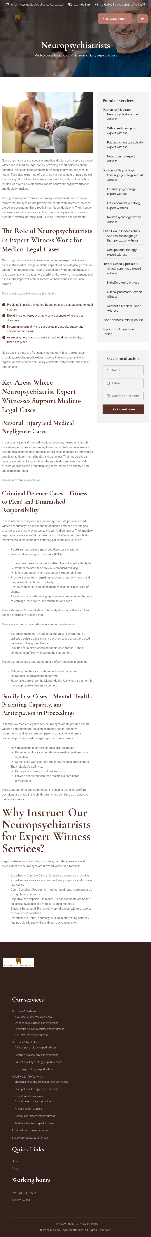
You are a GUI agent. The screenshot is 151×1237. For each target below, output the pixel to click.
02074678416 (82, 4)
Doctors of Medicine (117, 109)
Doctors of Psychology (119, 170)
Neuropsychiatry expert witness (123, 117)
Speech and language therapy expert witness (123, 238)
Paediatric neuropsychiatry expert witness (125, 145)
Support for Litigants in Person (118, 332)
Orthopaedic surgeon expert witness (121, 131)
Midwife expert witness (123, 282)
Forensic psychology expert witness (121, 191)
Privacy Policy (65, 1223)
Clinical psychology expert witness (125, 177)
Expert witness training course (123, 320)
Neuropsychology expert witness (124, 219)
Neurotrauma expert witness (121, 159)
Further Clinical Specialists (120, 264)
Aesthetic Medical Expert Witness (124, 308)
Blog (15, 1168)
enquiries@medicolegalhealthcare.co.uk (37, 4)
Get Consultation (115, 19)
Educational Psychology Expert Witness (123, 205)
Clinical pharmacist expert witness (124, 294)
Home (15, 1161)
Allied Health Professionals (121, 231)
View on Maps (89, 1223)
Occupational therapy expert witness (122, 252)
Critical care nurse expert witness (124, 271)
